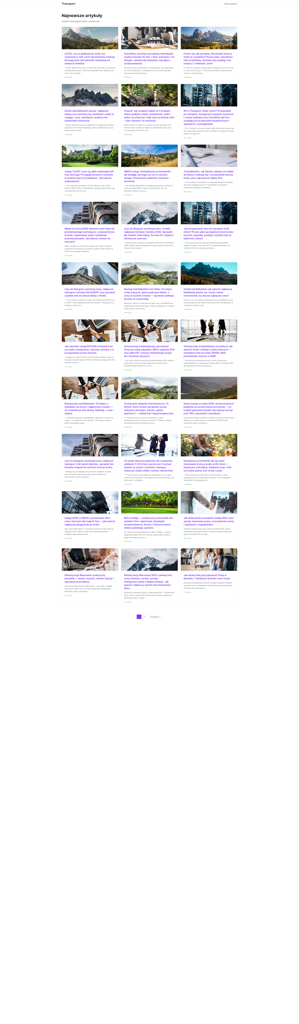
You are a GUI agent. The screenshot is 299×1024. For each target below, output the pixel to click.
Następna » (155, 617)
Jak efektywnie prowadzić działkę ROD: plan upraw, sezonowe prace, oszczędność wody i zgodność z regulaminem (209, 521)
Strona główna (230, 4)
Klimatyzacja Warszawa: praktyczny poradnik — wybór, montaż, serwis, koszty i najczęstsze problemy (89, 578)
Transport (68, 3)
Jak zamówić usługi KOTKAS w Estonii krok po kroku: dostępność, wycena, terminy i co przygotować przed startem (89, 349)
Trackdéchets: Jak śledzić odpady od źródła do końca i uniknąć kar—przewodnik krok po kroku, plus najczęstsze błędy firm (208, 174)
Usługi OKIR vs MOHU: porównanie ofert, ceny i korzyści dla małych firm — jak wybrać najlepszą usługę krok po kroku (90, 521)
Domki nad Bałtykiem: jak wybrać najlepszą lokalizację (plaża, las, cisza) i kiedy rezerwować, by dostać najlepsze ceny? (208, 292)
